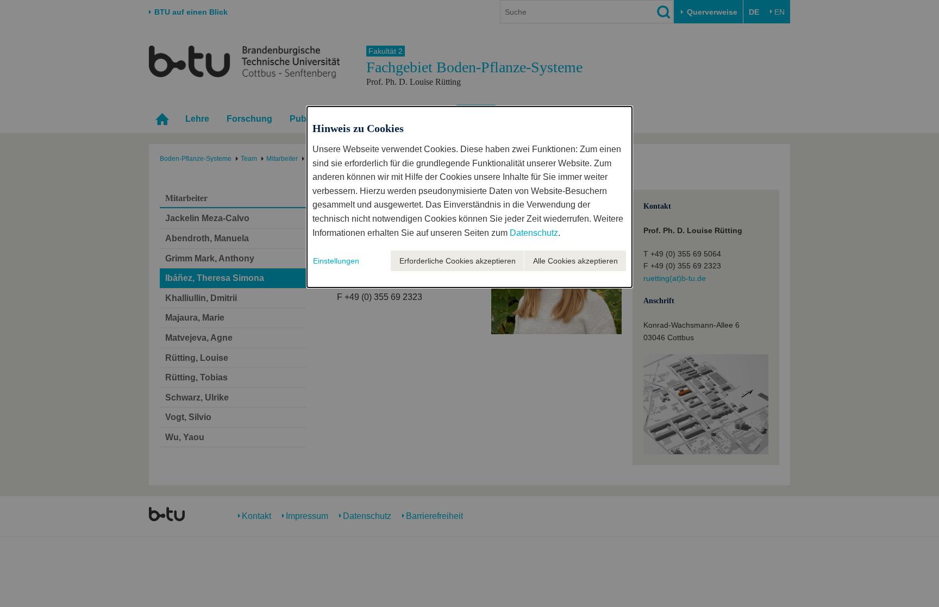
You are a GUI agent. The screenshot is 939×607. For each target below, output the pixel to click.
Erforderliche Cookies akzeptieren (457, 260)
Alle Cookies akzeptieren (575, 260)
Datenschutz (534, 232)
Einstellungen (336, 260)
